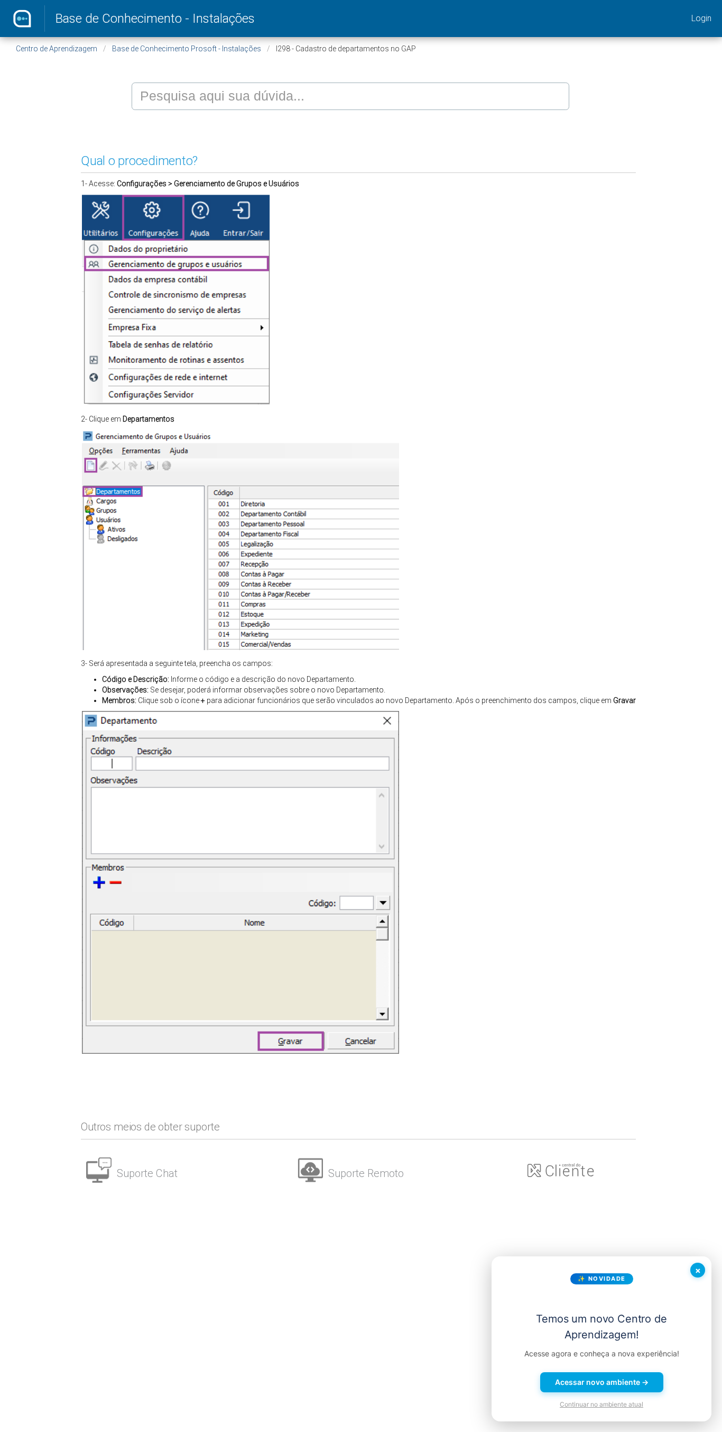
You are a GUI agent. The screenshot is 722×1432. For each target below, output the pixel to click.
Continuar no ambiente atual (601, 1404)
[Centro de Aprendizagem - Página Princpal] (22, 18)
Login (701, 18)
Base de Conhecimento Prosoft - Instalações (186, 48)
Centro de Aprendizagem (56, 48)
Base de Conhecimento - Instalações (155, 18)
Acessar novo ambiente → (602, 1382)
